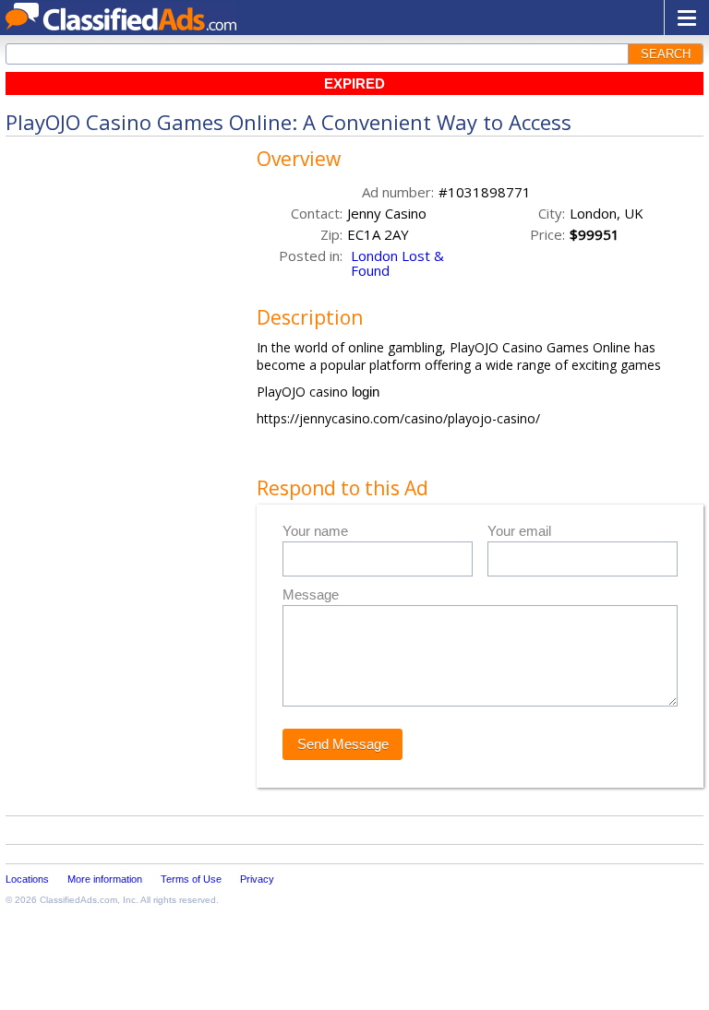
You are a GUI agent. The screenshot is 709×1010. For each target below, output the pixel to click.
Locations (27, 879)
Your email (519, 531)
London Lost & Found (397, 262)
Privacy (257, 879)
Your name (315, 531)
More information (104, 879)
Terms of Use (191, 879)
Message (310, 594)
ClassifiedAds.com (78, 900)
